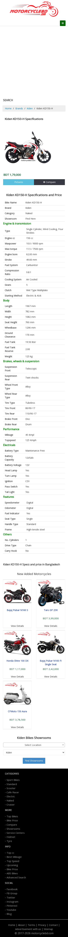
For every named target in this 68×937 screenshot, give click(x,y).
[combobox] (34, 745)
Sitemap (48, 929)
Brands (19, 108)
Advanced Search (16, 877)
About (21, 925)
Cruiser (11, 804)
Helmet (11, 836)
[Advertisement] (34, 61)
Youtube (11, 909)
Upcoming (12, 865)
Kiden (30, 108)
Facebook (12, 889)
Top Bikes (12, 816)
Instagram (12, 901)
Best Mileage (14, 856)
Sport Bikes (13, 779)
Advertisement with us (28, 929)
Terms (31, 925)
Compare (50, 182)
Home (8, 108)
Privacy (42, 925)
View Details (17, 625)
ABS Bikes (12, 873)
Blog (9, 913)
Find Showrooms (34, 760)
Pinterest (12, 905)
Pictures (18, 182)
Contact (53, 925)
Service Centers (16, 832)
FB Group (12, 893)
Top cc (10, 852)
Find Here (30, 218)
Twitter (11, 897)
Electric (11, 796)
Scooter (11, 788)
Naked (28, 213)
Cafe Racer (13, 792)
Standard (12, 784)
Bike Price (12, 820)
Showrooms (13, 828)
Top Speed (13, 861)
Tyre (9, 841)
